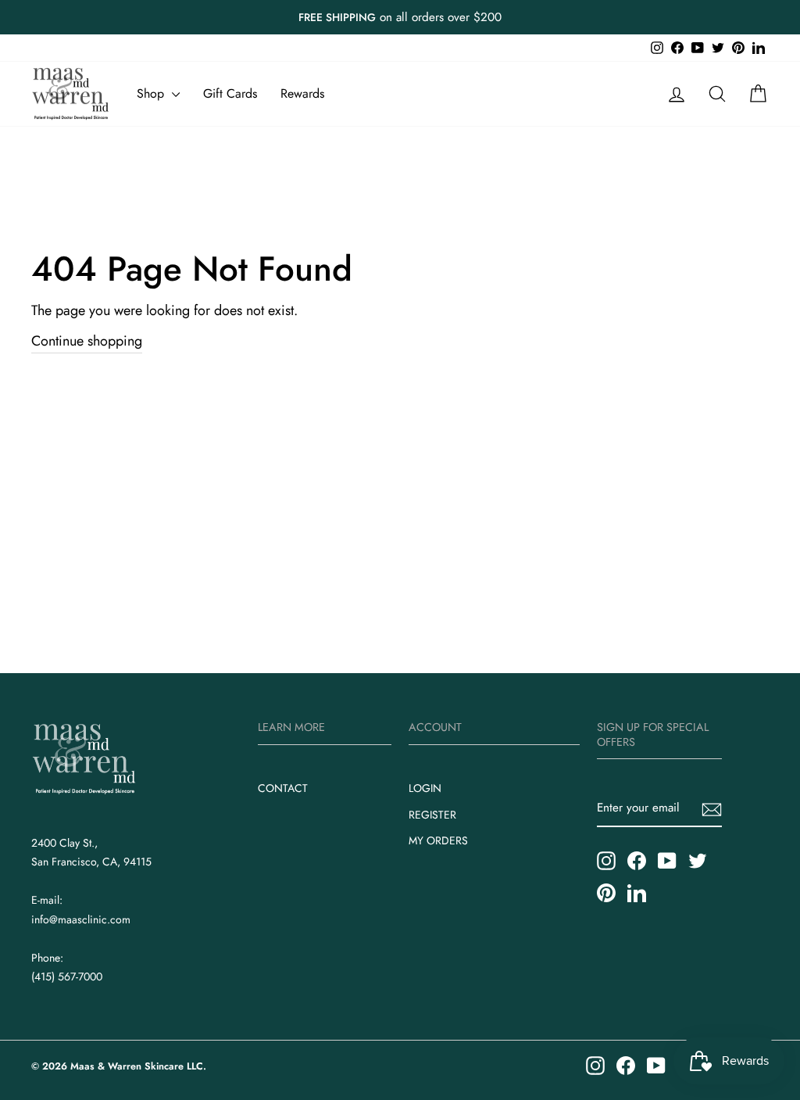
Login (425, 788)
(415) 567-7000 (66, 976)
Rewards (302, 93)
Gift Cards (230, 93)
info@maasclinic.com (80, 919)
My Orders (438, 840)
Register (432, 814)
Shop (152, 93)
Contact (283, 788)
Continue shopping (86, 341)
